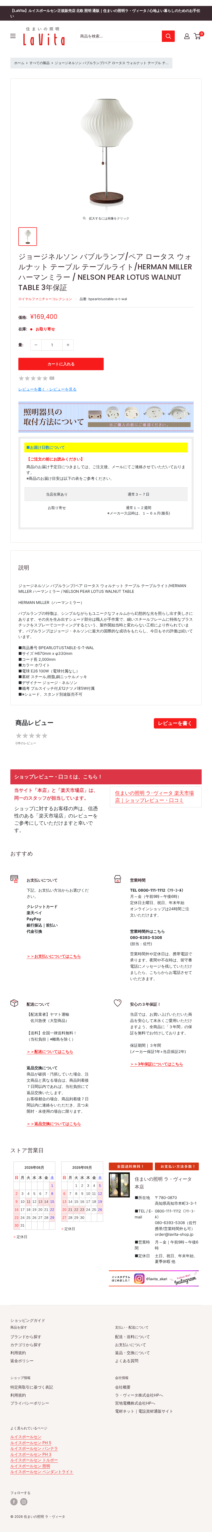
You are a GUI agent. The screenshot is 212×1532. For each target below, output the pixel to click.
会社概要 (123, 1387)
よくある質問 (126, 1360)
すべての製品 (39, 63)
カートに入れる (61, 363)
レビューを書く (175, 723)
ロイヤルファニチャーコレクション (45, 299)
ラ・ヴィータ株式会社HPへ (139, 1395)
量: (20, 344)
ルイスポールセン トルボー (34, 1460)
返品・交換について (132, 1352)
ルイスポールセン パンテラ (34, 1448)
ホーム (19, 63)
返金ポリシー (22, 1360)
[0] (197, 36)
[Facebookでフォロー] (14, 1501)
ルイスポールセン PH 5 (30, 1442)
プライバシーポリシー (29, 1403)
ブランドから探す (25, 1336)
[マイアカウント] (187, 36)
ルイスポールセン (25, 1436)
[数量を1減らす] (36, 344)
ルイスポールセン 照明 (30, 1465)
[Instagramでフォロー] (23, 1501)
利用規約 (18, 1352)
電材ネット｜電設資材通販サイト (144, 1411)
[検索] (168, 36)
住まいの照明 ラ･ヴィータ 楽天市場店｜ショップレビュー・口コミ (154, 796)
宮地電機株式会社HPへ (135, 1403)
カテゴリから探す (25, 1344)
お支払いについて (130, 1344)
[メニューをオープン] (13, 36)
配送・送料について (132, 1336)
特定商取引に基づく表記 (31, 1387)
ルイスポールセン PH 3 (30, 1454)
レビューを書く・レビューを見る (47, 389)
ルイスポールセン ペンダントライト (41, 1471)
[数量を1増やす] (68, 344)
